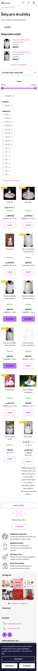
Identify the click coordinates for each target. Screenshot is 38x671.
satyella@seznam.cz (14, 624)
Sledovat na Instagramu (19, 603)
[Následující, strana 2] (19, 513)
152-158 (8, 141)
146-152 (8, 137)
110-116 (8, 144)
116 (7, 156)
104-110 (8, 122)
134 (7, 167)
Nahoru (20, 526)
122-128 (8, 129)
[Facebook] (4, 634)
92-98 (8, 114)
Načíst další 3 (19, 505)
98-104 (8, 118)
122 (7, 159)
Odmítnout (9, 666)
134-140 (8, 133)
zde (3, 653)
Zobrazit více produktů (18, 64)
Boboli (8, 105)
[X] (9, 634)
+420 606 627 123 (13, 628)
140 (7, 171)
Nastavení (18, 659)
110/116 (8, 126)
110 (7, 152)
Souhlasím (27, 666)
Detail (9, 225)
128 (7, 163)
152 (7, 175)
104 (7, 148)
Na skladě (9, 96)
